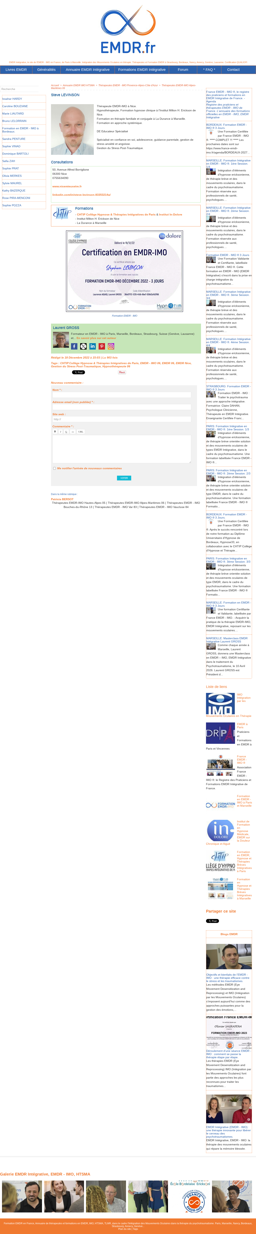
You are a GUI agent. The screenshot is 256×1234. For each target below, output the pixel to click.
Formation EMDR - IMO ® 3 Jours (227, 255)
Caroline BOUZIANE (15, 106)
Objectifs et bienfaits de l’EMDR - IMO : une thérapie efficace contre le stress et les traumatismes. (227, 978)
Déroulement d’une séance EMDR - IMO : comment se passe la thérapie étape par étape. (228, 1054)
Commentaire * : (63, 426)
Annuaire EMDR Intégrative (88, 70)
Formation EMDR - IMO (124, 315)
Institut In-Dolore (170, 214)
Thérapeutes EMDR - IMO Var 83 (116, 507)
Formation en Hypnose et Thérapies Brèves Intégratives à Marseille (244, 889)
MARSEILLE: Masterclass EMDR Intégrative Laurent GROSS (227, 640)
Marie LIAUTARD (13, 113)
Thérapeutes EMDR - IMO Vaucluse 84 (164, 507)
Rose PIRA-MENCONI (16, 198)
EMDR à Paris (242, 725)
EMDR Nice (183, 363)
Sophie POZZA (11, 205)
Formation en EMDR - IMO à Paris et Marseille (244, 800)
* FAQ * (209, 70)
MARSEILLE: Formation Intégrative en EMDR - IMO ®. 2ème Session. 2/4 (228, 211)
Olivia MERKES (12, 175)
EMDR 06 (168, 363)
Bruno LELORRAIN (14, 121)
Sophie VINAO (11, 146)
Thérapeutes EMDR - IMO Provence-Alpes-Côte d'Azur (128, 85)
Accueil (55, 85)
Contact (233, 70)
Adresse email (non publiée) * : (73, 402)
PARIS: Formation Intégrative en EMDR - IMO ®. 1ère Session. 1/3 (227, 428)
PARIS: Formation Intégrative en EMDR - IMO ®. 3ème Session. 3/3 (228, 560)
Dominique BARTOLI (15, 153)
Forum (183, 70)
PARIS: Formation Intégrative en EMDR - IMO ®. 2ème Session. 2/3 (228, 472)
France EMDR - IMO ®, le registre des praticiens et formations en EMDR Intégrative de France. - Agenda (227, 96)
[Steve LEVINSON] (72, 105)
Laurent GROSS (66, 328)
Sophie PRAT (10, 168)
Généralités (46, 70)
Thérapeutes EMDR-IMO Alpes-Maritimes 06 (136, 502)
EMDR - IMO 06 (150, 363)
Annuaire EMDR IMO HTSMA (79, 85)
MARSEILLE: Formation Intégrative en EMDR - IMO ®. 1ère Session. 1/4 (228, 163)
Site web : (59, 414)
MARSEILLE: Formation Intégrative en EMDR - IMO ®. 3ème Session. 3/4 (228, 295)
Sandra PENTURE (13, 138)
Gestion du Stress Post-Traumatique (76, 366)
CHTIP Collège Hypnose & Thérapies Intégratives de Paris (116, 214)
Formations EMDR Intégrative (142, 70)
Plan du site (124, 1229)
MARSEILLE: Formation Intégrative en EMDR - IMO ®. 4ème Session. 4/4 (228, 342)
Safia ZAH (8, 161)
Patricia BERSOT (62, 499)
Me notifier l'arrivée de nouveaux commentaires (89, 468)
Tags (135, 1229)
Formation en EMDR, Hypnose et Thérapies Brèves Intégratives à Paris (244, 861)
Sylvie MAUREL (12, 183)
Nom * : (57, 389)
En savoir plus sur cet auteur (96, 338)
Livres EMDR (16, 70)
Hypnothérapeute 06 (116, 366)
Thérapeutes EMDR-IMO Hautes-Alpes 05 (78, 502)
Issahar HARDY (12, 98)
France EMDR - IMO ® (242, 759)
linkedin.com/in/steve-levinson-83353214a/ (81, 194)
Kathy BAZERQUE (13, 190)
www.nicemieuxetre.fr (67, 186)
